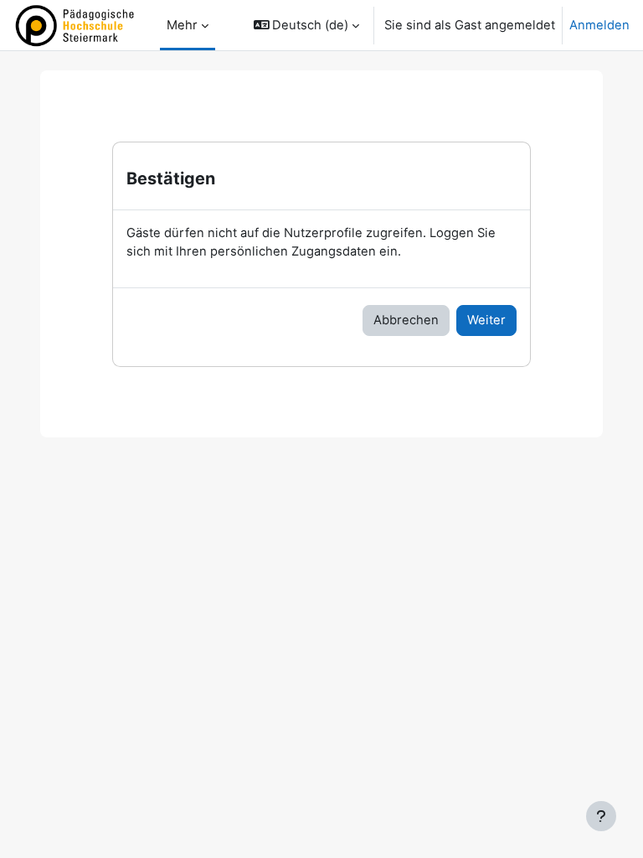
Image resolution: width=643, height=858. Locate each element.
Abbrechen (406, 320)
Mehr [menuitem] (182, 25)
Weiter (486, 320)
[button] (307, 25)
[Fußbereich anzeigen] (601, 816)
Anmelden (599, 25)
